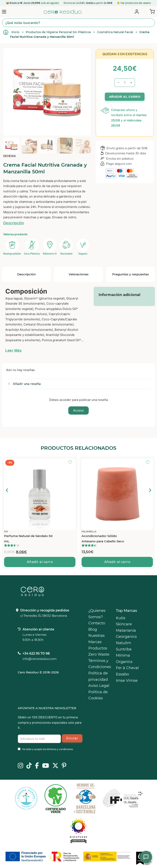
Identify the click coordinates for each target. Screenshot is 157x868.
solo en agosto (50, 2)
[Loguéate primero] (74, 463)
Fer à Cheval (127, 668)
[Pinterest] (64, 766)
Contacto (96, 623)
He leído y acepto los (47, 749)
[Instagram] (20, 766)
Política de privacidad (98, 676)
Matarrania (126, 630)
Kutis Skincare (124, 621)
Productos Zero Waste (98, 651)
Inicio (15, 32)
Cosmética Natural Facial (115, 32)
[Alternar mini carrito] (151, 11)
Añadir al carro (42, 562)
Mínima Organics (124, 658)
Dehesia (9, 156)
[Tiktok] (29, 766)
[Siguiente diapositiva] (150, 490)
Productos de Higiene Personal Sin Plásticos (58, 32)
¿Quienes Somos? (96, 613)
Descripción (13, 223)
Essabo (122, 674)
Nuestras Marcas (96, 638)
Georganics (126, 636)
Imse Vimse (127, 680)
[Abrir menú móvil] (4, 11)
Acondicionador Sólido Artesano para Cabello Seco (28, 538)
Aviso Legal (98, 685)
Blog (92, 629)
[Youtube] (45, 766)
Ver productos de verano (136, 2)
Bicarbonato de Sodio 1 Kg (104, 536)
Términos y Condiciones (99, 663)
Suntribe (124, 649)
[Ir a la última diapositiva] (7, 490)
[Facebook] (37, 766)
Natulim (123, 643)
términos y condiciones (60, 749)
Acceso (78, 410)
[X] (55, 766)
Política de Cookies (98, 695)
